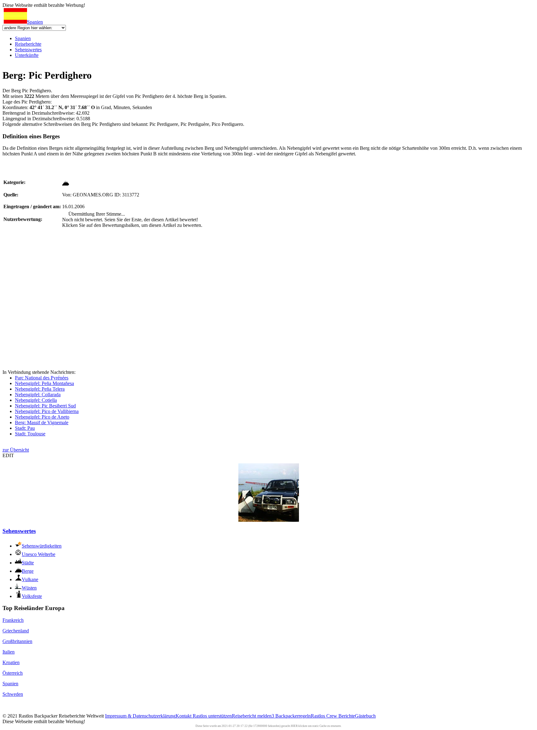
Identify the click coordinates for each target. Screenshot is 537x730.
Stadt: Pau (25, 428)
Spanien (35, 22)
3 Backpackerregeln (291, 716)
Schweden (12, 694)
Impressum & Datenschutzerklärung (140, 716)
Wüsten (29, 587)
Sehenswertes (28, 49)
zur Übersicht (15, 449)
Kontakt (184, 716)
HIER (294, 726)
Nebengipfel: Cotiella (36, 400)
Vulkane (30, 579)
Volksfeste (32, 596)
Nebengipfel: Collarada (38, 394)
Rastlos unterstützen (212, 716)
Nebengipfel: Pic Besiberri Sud (45, 405)
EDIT (8, 455)
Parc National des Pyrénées (41, 377)
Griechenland (15, 630)
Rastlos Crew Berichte (333, 716)
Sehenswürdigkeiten (42, 546)
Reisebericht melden (252, 716)
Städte (28, 562)
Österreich (12, 673)
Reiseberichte (28, 44)
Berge (28, 571)
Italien (8, 651)
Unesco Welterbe (38, 554)
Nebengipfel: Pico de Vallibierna (47, 411)
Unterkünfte (27, 55)
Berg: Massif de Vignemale (41, 422)
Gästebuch (365, 716)
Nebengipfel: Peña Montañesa (44, 383)
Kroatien (11, 662)
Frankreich (13, 620)
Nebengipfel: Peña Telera (40, 389)
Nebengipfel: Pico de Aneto (42, 417)
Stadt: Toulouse (30, 433)
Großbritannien (17, 641)
